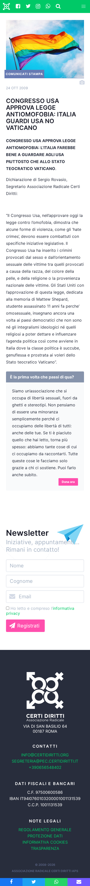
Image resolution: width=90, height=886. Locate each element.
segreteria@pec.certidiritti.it (45, 761)
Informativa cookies (45, 842)
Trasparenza (45, 848)
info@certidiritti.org (45, 754)
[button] (83, 6)
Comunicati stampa (24, 74)
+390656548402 (45, 767)
